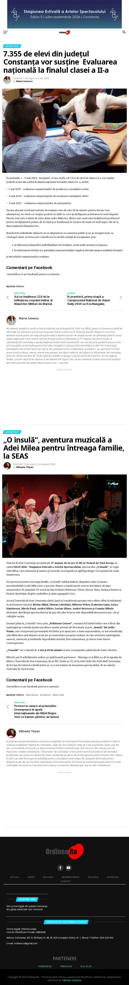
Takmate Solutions (71, 980)
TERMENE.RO (45, 966)
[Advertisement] (64, 393)
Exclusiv (48, 877)
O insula (46, 695)
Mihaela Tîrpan (24, 467)
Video (31, 877)
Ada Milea (32, 695)
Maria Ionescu (24, 81)
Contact (66, 881)
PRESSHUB (66, 966)
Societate (113, 877)
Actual (14, 877)
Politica (93, 877)
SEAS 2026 (59, 695)
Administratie (70, 877)
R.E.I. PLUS (86, 966)
